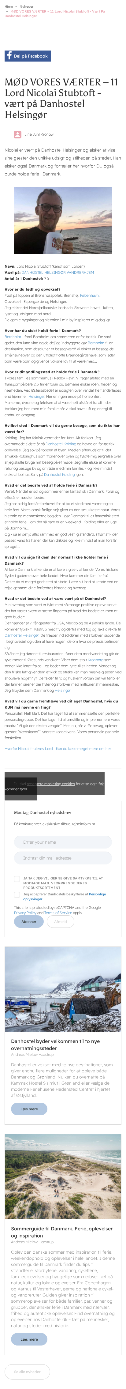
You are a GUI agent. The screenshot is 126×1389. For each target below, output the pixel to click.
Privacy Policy (25, 912)
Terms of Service (58, 912)
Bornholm (13, 336)
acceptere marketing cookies (51, 783)
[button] (63, 220)
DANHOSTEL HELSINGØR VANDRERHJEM (57, 272)
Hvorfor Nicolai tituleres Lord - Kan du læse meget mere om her (58, 748)
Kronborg (95, 659)
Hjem (9, 6)
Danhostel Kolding (61, 444)
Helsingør (36, 396)
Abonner (28, 921)
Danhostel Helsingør (22, 635)
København (89, 295)
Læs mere (29, 1109)
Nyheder (26, 6)
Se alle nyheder (27, 1371)
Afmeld (60, 921)
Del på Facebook (31, 56)
